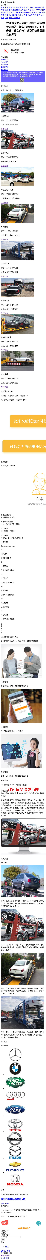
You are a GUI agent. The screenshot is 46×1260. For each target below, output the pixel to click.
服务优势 (4, 65)
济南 (4, 13)
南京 (2, 15)
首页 (7, 1247)
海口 (38, 15)
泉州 (14, 18)
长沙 (28, 13)
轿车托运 (4, 59)
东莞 (10, 10)
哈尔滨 (11, 15)
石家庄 (18, 7)
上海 (6, 7)
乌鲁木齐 (29, 15)
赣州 (25, 10)
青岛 (8, 13)
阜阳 (20, 13)
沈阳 (19, 15)
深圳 (6, 10)
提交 (3, 1239)
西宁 (37, 10)
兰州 (33, 10)
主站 (2, 7)
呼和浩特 (40, 7)
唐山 (23, 7)
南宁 (39, 13)
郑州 (24, 13)
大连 (23, 15)
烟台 (12, 13)
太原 (31, 7)
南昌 (22, 10)
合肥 (16, 13)
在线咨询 (4, 129)
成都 (14, 10)
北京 (10, 7)
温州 (2, 18)
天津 (14, 7)
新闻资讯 (4, 70)
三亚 (34, 15)
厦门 (18, 18)
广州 (2, 10)
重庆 (18, 10)
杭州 (42, 15)
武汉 (6, 15)
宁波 (6, 18)
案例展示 (4, 67)
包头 (35, 7)
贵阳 (31, 13)
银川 (41, 10)
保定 (27, 7)
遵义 (35, 13)
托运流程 (4, 62)
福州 (10, 18)
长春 (16, 15)
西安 (29, 10)
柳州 (43, 13)
